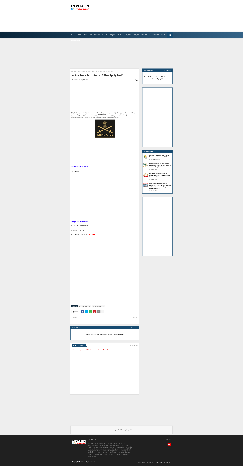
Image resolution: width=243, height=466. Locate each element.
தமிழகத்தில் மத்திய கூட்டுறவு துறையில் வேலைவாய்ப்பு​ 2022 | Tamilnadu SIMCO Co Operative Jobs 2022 (160, 165)
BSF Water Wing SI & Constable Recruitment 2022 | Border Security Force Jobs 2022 (159, 175)
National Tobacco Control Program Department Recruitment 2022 (159, 156)
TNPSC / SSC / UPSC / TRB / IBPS (94, 35)
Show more (134, 328)
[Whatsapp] (90, 311)
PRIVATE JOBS (145, 35)
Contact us (167, 462)
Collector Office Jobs (81, 71)
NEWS (79, 35)
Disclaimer (149, 462)
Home (73, 35)
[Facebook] (82, 311)
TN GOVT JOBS (110, 35)
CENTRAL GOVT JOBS (124, 35)
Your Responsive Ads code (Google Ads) (121, 430)
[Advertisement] (138, 16)
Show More (168, 70)
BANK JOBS (136, 35)
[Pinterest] (94, 311)
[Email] (98, 311)
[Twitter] (86, 311)
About (144, 462)
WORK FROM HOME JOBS (160, 35)
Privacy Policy (158, 462)
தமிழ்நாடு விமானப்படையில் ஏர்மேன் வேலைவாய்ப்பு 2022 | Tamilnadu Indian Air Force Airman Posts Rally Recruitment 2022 (160, 186)
